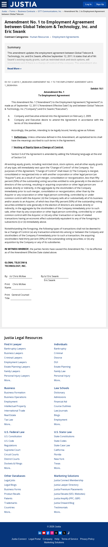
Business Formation (14, 392)
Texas (57, 463)
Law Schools (61, 388)
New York (59, 459)
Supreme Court (12, 449)
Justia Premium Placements (68, 489)
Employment (10, 401)
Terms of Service (69, 539)
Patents (8, 498)
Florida (57, 454)
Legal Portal (35, 539)
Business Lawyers (13, 353)
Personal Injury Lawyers (17, 375)
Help (57, 539)
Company (47, 539)
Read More (13, 68)
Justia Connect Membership (68, 480)
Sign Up (100, 4)
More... (7, 380)
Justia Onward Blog (64, 502)
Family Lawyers (12, 371)
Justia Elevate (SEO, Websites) (69, 493)
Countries (9, 507)
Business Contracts (26, 11)
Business (9, 388)
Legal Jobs (9, 480)
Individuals (60, 344)
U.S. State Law (63, 432)
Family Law (59, 371)
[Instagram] (52, 533)
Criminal (58, 353)
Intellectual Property (15, 406)
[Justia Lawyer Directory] (68, 533)
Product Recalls (12, 493)
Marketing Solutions (66, 475)
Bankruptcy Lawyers (15, 348)
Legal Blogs (10, 484)
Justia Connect (19, 539)
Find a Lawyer (13, 344)
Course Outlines (62, 406)
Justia (4, 11)
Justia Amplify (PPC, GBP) (67, 498)
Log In (88, 4)
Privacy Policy (87, 539)
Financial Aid (60, 401)
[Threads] (56, 533)
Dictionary (59, 392)
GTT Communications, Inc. (50, 11)
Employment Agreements (65, 36)
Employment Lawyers (15, 362)
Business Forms (12, 489)
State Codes (60, 440)
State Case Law (62, 445)
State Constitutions (64, 436)
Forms (12, 11)
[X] (64, 533)
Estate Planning (62, 366)
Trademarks (10, 502)
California (59, 449)
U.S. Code (9, 440)
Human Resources (39, 36)
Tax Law (8, 419)
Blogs (57, 415)
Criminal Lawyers (13, 357)
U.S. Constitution (13, 436)
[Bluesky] (60, 533)
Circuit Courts (11, 454)
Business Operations (15, 397)
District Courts (12, 459)
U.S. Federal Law (14, 432)
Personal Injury (62, 375)
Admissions (60, 397)
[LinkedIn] (39, 533)
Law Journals (61, 410)
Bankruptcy (60, 348)
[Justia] (23, 4)
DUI (56, 362)
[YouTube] (44, 533)
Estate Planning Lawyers (17, 366)
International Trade (14, 410)
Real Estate (10, 415)
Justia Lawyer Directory (66, 484)
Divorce (58, 357)
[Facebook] (48, 533)
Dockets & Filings (13, 463)
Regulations (10, 445)
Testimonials (61, 507)
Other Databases (14, 475)
